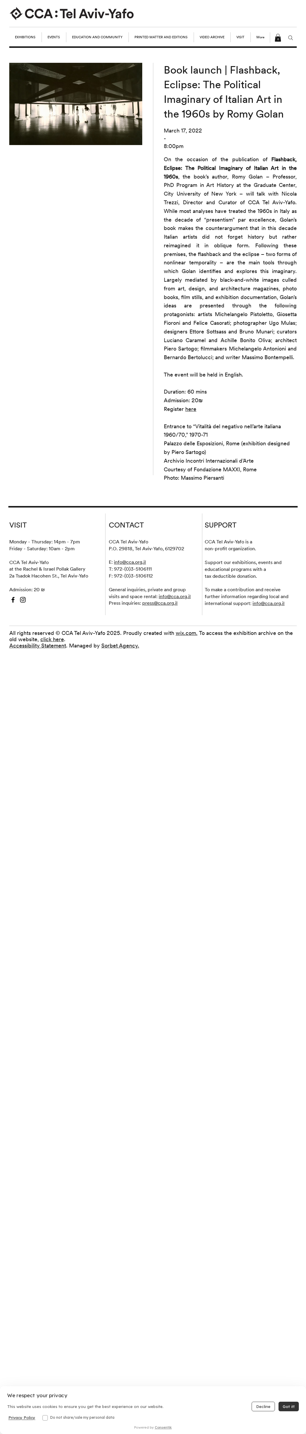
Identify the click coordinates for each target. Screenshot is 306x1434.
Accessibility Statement (37, 645)
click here (52, 639)
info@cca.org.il (130, 562)
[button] (278, 38)
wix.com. (187, 633)
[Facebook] (13, 600)
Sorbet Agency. (120, 645)
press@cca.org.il (160, 603)
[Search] (290, 37)
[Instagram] (23, 600)
